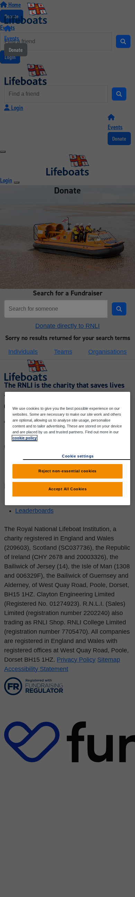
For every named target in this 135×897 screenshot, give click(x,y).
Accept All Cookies (67, 489)
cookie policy (24, 438)
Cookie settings (78, 456)
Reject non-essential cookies (67, 471)
